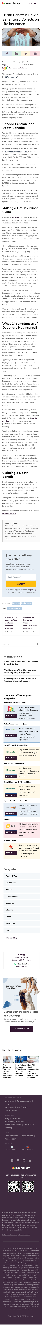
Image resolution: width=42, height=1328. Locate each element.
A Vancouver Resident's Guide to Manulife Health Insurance (30, 622)
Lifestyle (9, 910)
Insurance (16, 603)
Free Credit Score (13, 1125)
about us (25, 1309)
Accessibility (10, 1139)
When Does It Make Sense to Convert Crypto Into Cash (21, 663)
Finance (9, 890)
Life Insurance (26, 603)
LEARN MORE (10, 716)
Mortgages (10, 923)
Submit (21, 584)
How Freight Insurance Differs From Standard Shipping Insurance (20, 680)
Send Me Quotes (21, 1028)
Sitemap (8, 1128)
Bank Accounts (24, 1101)
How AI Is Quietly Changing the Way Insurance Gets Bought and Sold (33, 1071)
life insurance (17, 217)
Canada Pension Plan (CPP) (16, 152)
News (8, 930)
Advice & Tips (11, 876)
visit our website (9, 513)
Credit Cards (11, 883)
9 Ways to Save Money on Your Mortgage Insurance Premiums (11, 622)
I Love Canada (12, 896)
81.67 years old (11, 77)
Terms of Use (27, 1136)
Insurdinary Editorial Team (18, 68)
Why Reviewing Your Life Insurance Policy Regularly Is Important (20, 671)
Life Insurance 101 (14, 608)
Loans (8, 917)
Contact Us (29, 1125)
